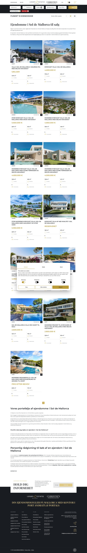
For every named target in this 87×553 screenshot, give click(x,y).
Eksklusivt (29, 7)
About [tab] (61, 267)
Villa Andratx (35, 519)
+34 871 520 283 (73, 526)
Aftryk (32, 550)
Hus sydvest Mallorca (26, 519)
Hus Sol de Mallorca (26, 539)
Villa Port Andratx (36, 522)
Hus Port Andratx (25, 527)
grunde (74, 465)
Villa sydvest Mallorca (37, 517)
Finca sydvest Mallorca (26, 522)
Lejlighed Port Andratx (15, 523)
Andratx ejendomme (48, 520)
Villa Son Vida (36, 531)
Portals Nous (51, 460)
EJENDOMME (13, 2)
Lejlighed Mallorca (14, 514)
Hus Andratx (24, 524)
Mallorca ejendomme (48, 514)
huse (62, 465)
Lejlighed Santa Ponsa (15, 525)
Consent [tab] (26, 267)
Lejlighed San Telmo (14, 532)
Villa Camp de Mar (37, 529)
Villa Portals (35, 527)
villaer (59, 465)
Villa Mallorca (36, 514)
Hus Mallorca (24, 514)
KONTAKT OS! (13, 471)
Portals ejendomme (48, 527)
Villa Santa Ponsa (36, 524)
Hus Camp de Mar (25, 529)
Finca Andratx (25, 531)
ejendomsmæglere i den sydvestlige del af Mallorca (31, 455)
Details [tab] (43, 267)
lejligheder (54, 465)
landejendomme (67, 465)
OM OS (21, 2)
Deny (26, 287)
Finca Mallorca (25, 517)
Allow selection (43, 287)
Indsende (66, 485)
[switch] (37, 282)
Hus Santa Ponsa (25, 534)
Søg (73, 7)
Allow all (60, 287)
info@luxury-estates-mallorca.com (69, 533)
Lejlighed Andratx (14, 520)
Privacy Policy (27, 550)
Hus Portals (24, 536)
